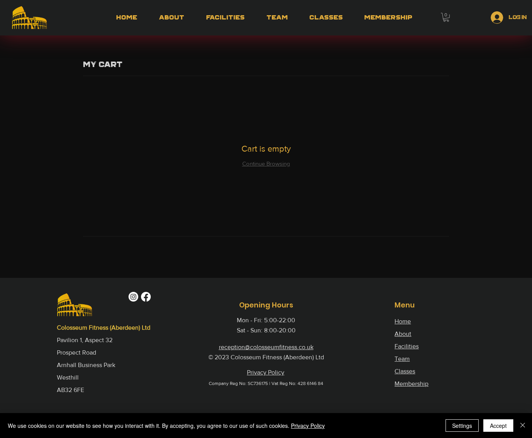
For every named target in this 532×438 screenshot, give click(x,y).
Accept (498, 425)
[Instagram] (133, 297)
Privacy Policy (308, 425)
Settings (462, 425)
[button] (446, 17)
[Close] (522, 425)
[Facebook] (146, 297)
